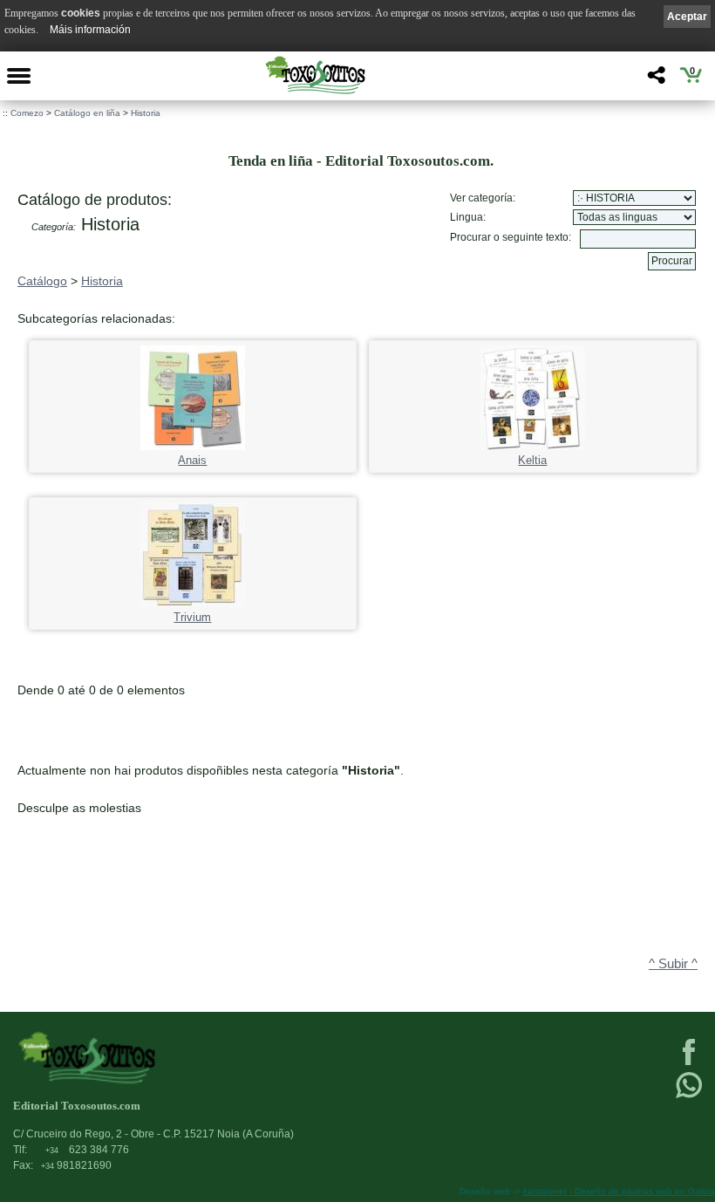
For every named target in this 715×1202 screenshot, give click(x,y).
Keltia (532, 460)
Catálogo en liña (87, 113)
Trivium (192, 617)
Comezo (27, 113)
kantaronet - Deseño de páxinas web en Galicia (619, 1191)
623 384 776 (87, 1150)
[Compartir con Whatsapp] (688, 1096)
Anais (192, 460)
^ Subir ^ (673, 964)
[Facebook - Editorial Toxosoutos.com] (688, 1063)
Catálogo (42, 281)
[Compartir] (654, 80)
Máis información (90, 30)
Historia (145, 113)
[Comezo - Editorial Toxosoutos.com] (315, 75)
